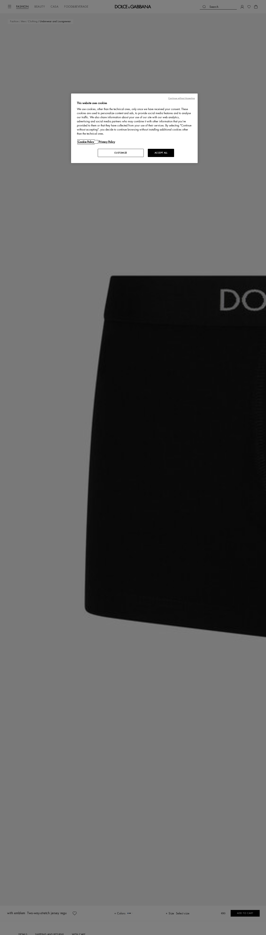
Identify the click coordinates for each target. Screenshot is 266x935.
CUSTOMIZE (120, 153)
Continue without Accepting (181, 98)
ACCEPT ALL (161, 153)
